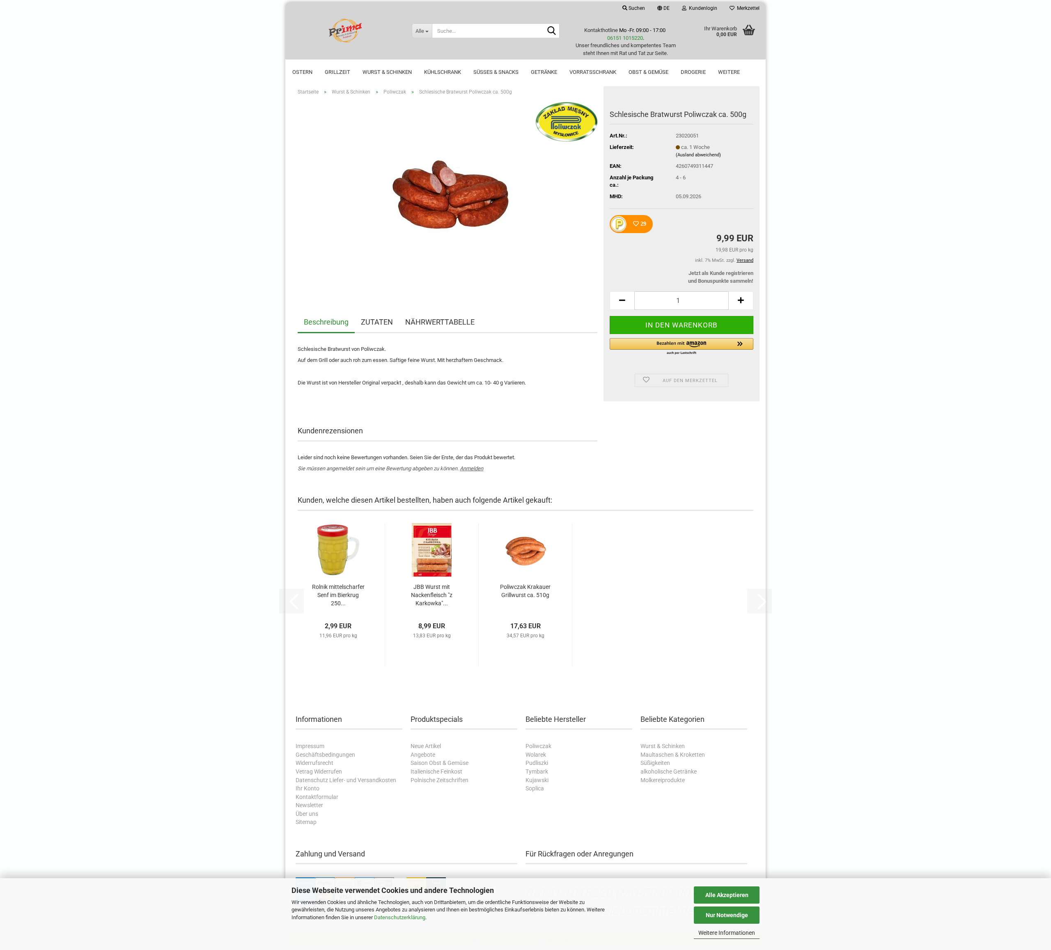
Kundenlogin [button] (701, 8)
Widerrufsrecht (314, 763)
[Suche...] (552, 31)
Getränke (544, 72)
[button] (663, 8)
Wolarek (536, 754)
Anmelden (471, 468)
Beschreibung (326, 322)
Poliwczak (538, 746)
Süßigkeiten (655, 763)
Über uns (307, 813)
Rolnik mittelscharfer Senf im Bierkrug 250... (338, 595)
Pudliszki (537, 763)
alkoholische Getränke (668, 771)
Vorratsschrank (592, 72)
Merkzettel (747, 8)
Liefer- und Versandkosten (362, 780)
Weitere (729, 72)
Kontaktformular (317, 797)
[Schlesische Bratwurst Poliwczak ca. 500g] (447, 194)
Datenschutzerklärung (399, 917)
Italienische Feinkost (436, 771)
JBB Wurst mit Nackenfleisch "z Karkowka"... (431, 595)
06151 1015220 (625, 38)
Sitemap (306, 822)
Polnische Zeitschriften (439, 780)
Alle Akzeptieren (726, 895)
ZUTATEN (377, 322)
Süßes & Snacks (496, 72)
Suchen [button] (636, 8)
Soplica (535, 788)
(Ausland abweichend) (698, 155)
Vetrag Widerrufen (319, 771)
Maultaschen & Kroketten (672, 754)
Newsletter (309, 805)
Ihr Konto (307, 788)
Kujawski (537, 780)
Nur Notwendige (727, 915)
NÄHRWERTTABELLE (440, 322)
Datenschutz (312, 780)
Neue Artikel (426, 746)
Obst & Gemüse (648, 72)
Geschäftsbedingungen (325, 754)
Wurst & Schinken (387, 72)
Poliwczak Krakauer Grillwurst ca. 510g (525, 591)
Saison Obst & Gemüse (439, 763)
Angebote (423, 754)
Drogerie (693, 72)
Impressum (310, 746)
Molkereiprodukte (662, 780)
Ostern (302, 72)
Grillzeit (337, 72)
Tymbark (537, 771)
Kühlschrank (442, 72)
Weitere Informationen (726, 932)
